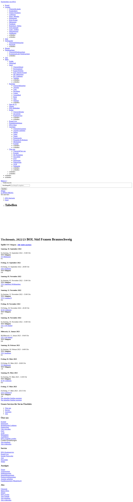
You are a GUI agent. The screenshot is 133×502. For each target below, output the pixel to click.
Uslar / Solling (14, 29)
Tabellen (16, 78)
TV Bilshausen (6, 257)
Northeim (12, 24)
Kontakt (16, 144)
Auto (15, 89)
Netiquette (16, 166)
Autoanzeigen (5, 471)
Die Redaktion (18, 155)
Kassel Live (5, 454)
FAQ (15, 159)
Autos (15, 134)
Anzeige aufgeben (19, 130)
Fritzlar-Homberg (15, 13)
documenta (16, 114)
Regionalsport (17, 69)
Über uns (8, 408)
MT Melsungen (18, 74)
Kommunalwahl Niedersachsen (19, 54)
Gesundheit (17, 95)
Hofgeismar (13, 18)
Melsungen (12, 22)
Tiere (15, 99)
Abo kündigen (5, 442)
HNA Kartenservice (7, 452)
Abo (6, 414)
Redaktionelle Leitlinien (9, 425)
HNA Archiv (5, 494)
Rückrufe (12, 44)
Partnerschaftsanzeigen (8, 477)
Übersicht (4, 489)
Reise (15, 97)
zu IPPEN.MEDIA (7, 193)
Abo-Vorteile (5, 496)
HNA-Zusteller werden (8, 438)
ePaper (3, 493)
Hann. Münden (14, 16)
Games (15, 93)
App (2, 458)
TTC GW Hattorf (6, 325)
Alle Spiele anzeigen (24, 245)
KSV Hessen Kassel (20, 72)
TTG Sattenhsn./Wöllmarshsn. (11, 284)
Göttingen (12, 14)
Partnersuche (17, 138)
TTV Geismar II (6, 298)
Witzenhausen (13, 31)
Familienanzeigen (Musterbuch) (11, 481)
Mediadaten (17, 142)
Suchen (4, 189)
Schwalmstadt (13, 28)
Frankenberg (13, 11)
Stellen (15, 132)
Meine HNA (5, 491)
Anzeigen (8, 412)
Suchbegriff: (6, 185)
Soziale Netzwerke (7, 456)
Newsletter (16, 157)
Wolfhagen (12, 33)
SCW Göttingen (6, 310)
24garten (16, 87)
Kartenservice (17, 115)
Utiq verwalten (6, 429)
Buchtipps (16, 91)
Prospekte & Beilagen (20, 140)
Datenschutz (17, 162)
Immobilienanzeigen (7, 475)
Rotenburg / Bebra (15, 26)
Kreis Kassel (13, 20)
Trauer (15, 136)
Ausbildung (5, 437)
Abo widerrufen (6, 444)
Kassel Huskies (18, 71)
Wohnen (16, 101)
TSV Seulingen (6, 269)
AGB (15, 164)
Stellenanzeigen (6, 473)
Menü (3, 181)
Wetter (3, 462)
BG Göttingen (18, 76)
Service (7, 410)
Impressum (16, 160)
